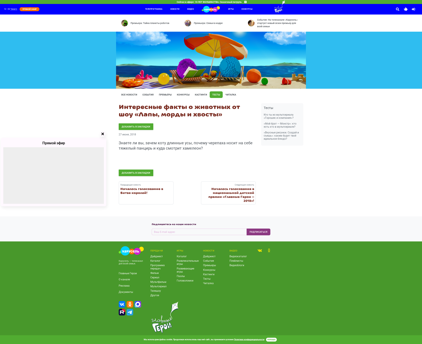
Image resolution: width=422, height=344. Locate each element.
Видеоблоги (236, 265)
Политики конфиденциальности (249, 339)
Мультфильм (158, 281)
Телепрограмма (153, 9)
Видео (190, 9)
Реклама (124, 285)
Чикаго (14, 9)
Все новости (129, 94)
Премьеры (165, 94)
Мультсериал (158, 286)
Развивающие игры (185, 270)
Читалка (230, 94)
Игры (231, 9)
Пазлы (181, 276)
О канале (124, 279)
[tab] (260, 250)
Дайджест (156, 256)
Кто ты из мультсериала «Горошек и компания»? (279, 116)
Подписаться (258, 232)
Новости (174, 9)
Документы (126, 292)
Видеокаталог (238, 256)
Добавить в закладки (136, 126)
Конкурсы (246, 9)
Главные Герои (128, 273)
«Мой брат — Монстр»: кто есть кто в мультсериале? (280, 125)
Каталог (155, 260)
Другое (154, 295)
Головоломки (185, 280)
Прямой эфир (53, 143)
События (148, 94)
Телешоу (155, 290)
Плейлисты (236, 260)
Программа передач (157, 267)
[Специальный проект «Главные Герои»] (268, 6)
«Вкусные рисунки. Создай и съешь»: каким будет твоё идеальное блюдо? (281, 135)
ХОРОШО (271, 340)
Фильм (154, 273)
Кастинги (201, 94)
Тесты (216, 94)
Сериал (154, 277)
